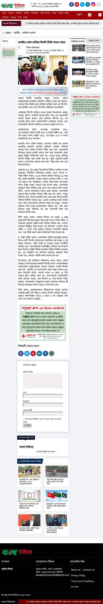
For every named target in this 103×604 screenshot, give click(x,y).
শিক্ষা (19, 17)
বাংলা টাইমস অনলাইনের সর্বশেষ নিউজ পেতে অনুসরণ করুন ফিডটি (43, 91)
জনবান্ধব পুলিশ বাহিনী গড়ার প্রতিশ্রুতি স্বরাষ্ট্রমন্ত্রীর (29, 529)
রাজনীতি (18, 13)
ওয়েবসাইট (27, 410)
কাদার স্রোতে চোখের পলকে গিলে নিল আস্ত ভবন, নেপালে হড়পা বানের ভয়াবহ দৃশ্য (52, 23)
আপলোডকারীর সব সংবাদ (46, 452)
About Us (76, 569)
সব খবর (74, 586)
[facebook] (71, 4)
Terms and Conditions (82, 581)
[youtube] (93, 4)
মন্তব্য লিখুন (28, 371)
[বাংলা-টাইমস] (13, 5)
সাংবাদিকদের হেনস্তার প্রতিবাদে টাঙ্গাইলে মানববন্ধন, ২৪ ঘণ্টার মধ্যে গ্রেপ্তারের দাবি (93, 61)
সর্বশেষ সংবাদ (29, 32)
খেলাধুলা (13, 17)
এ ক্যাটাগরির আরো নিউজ (29, 461)
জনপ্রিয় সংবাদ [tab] (94, 40)
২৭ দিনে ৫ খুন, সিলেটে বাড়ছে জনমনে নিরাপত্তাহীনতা (55, 530)
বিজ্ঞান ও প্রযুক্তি (64, 13)
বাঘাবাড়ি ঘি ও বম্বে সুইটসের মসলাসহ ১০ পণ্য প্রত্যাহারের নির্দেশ (29, 481)
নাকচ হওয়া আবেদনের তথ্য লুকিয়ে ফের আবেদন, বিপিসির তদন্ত (29, 506)
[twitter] (76, 4)
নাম (24, 392)
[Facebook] (21, 353)
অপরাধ (54, 13)
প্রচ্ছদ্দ (4, 13)
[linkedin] (87, 4)
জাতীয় (17, 32)
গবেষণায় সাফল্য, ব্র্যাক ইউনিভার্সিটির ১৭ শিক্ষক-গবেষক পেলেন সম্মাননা (92, 73)
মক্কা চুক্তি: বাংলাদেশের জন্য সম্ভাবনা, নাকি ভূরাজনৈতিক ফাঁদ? (56, 506)
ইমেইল (26, 401)
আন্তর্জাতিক (34, 13)
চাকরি (25, 17)
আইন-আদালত (45, 13)
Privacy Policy (78, 575)
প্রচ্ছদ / (8, 32)
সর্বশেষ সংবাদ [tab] (78, 41)
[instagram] (82, 4)
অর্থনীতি (26, 13)
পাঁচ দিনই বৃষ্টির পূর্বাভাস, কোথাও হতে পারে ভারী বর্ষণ (55, 481)
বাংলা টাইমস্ (26, 447)
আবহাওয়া (5, 17)
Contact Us (88, 569)
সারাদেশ (11, 13)
